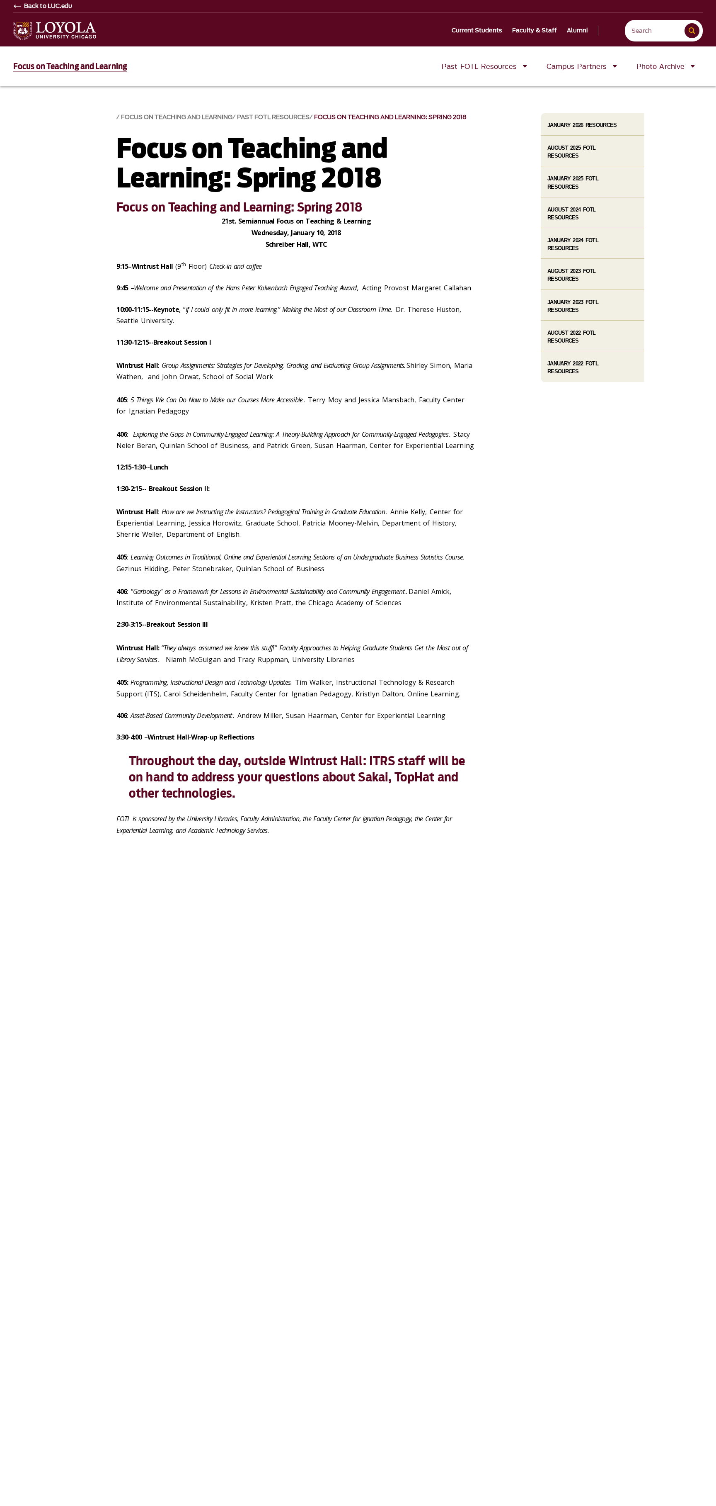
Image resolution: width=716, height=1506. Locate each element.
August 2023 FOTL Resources (571, 275)
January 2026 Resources (582, 125)
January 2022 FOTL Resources (572, 367)
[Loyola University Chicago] (54, 31)
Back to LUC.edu (48, 6)
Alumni (577, 31)
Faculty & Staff (534, 31)
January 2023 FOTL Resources (572, 306)
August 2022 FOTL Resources (571, 337)
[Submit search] (692, 30)
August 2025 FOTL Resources (571, 152)
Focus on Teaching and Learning (70, 66)
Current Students (477, 31)
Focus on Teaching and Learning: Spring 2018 (390, 117)
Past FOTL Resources (273, 117)
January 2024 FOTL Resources (572, 244)
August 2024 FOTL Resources (571, 214)
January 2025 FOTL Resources (572, 182)
